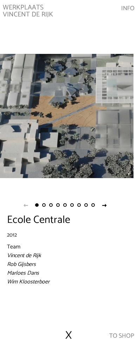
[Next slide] (104, 205)
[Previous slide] (25, 205)
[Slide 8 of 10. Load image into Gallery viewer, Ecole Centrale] (86, 205)
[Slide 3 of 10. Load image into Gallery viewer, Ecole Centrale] (50, 205)
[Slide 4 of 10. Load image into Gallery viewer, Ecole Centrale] (57, 205)
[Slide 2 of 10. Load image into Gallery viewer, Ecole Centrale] (43, 205)
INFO (128, 9)
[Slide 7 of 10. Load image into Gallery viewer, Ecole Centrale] (79, 205)
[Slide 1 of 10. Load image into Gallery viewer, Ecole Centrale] (36, 205)
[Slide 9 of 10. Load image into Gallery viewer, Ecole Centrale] (93, 205)
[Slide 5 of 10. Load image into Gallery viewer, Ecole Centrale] (64, 205)
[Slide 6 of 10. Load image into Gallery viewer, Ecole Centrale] (72, 205)
